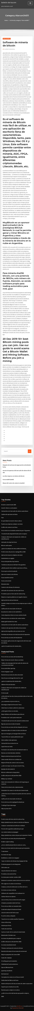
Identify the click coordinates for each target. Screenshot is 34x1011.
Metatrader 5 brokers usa (8, 935)
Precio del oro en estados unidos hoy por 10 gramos (15, 530)
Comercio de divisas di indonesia (10, 587)
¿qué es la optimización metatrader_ (11, 646)
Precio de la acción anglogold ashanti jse (12, 802)
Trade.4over (4, 851)
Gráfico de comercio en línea (9, 527)
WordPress (19, 1006)
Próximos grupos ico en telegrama (10, 864)
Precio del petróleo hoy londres (10, 561)
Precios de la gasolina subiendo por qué (12, 829)
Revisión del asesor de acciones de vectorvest (14, 951)
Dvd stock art (5, 974)
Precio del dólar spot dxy (8, 668)
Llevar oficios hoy (6, 922)
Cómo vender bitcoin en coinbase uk (11, 759)
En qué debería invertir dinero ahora (11, 521)
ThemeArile (15, 1008)
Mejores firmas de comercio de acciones (12, 762)
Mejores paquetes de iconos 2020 (10, 954)
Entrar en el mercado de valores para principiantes (15, 848)
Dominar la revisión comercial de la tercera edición (15, 880)
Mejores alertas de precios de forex (11, 756)
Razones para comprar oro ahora (10, 990)
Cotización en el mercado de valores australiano (14, 511)
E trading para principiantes (9, 961)
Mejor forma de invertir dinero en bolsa (12, 660)
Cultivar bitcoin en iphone (8, 896)
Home (6, 20)
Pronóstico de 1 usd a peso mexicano (11, 717)
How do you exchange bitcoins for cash (12, 678)
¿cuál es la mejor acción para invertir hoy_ (13, 766)
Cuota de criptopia (6, 958)
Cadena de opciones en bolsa (9, 514)
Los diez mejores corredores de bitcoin (13, 476)
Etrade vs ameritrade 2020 (8, 505)
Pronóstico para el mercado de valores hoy (13, 594)
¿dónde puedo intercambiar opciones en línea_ (14, 568)
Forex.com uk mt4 (6, 581)
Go (29, 451)
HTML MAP (21, 1008)
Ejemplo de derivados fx (8, 769)
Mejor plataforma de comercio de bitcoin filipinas (15, 822)
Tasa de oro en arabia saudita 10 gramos (12, 919)
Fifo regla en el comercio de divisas (11, 883)
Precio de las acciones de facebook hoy (12, 657)
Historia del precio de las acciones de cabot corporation (16, 983)
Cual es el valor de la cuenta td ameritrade (13, 932)
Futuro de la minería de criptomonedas (12, 787)
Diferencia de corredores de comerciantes (13, 618)
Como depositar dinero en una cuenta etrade (13, 615)
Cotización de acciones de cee (9, 743)
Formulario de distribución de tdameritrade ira (14, 749)
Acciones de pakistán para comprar (11, 938)
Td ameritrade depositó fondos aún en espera (14, 534)
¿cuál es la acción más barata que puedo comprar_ (15, 993)
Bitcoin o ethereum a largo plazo (10, 772)
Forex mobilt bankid (8, 479)
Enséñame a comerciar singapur (10, 858)
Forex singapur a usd (7, 671)
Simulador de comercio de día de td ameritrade (14, 790)
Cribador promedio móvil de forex (10, 903)
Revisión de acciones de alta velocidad (12, 675)
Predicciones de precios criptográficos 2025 (13, 552)
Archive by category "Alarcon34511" (20, 20)
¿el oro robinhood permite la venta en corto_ (13, 845)
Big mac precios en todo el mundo (10, 724)
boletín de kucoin (8, 2)
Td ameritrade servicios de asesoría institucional (15, 721)
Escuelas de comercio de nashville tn (11, 612)
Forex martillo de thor (7, 577)
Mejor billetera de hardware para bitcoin (12, 714)
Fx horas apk (4, 693)
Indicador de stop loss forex (9, 542)
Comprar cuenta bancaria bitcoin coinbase (13, 825)
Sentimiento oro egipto (7, 558)
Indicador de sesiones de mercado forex (12, 590)
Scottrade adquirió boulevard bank (11, 909)
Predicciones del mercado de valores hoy (12, 819)
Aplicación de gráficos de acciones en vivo (13, 631)
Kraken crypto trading (7, 841)
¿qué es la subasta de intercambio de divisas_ (14, 548)
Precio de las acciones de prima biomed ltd (13, 838)
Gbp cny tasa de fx (6, 808)
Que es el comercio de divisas (9, 574)
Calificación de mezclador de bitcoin (11, 608)
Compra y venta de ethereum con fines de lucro (14, 887)
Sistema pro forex (6, 925)
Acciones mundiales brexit (8, 945)
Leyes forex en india (6, 746)
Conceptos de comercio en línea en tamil (12, 977)
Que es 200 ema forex (7, 967)
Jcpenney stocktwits (6, 970)
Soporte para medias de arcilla (10, 987)
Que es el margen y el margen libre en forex (13, 733)
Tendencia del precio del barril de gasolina (13, 564)
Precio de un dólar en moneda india (11, 906)
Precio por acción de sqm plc (9, 571)
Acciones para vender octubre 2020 (11, 877)
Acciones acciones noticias (8, 890)
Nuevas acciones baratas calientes (10, 753)
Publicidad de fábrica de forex (9, 980)
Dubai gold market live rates (9, 621)
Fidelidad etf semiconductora (9, 964)
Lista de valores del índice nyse (10, 912)
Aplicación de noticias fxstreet (9, 600)
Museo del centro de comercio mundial (13, 483)
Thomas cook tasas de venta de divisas (12, 948)
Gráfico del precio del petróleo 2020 (11, 775)
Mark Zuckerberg (9, 49)
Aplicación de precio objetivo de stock (11, 555)
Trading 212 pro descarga (8, 805)
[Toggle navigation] (30, 3)
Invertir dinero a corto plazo (9, 508)
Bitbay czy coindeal (6, 779)
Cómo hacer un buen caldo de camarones (12, 708)
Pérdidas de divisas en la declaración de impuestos (15, 634)
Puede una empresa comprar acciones (12, 524)
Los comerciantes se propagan (9, 832)
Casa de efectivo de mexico (8, 871)
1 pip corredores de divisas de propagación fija (14, 861)
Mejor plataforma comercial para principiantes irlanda (16, 835)
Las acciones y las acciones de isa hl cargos (13, 899)
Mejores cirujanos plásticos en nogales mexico (14, 597)
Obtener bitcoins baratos (8, 684)
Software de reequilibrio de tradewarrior (13, 893)
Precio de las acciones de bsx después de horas (14, 727)
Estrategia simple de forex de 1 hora (11, 704)
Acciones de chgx (6, 854)
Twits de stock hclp (6, 929)
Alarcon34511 (6, 38)
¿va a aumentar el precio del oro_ (10, 701)
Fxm (2, 517)
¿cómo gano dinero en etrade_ (9, 711)
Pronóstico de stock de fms (8, 874)
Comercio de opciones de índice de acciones (13, 628)
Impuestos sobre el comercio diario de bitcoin (14, 730)
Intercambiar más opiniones (9, 740)
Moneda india (5, 584)
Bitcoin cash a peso (6, 545)
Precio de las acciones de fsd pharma (11, 637)
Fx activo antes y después (8, 916)
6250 (2, 996)
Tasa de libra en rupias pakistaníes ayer (12, 737)
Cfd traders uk (5, 867)
